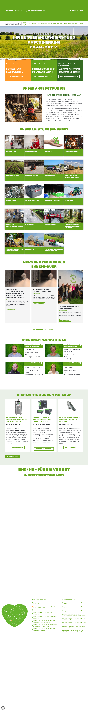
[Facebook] (70, 10)
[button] (13, 10)
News (65, 23)
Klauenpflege (11, 200)
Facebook (74, 10)
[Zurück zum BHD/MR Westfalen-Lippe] (26, 10)
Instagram (81, 10)
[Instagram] (77, 10)
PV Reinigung (29, 224)
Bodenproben (50, 175)
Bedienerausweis (31, 175)
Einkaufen (48, 151)
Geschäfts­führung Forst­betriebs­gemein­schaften (73, 226)
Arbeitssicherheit (71, 151)
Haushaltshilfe (31, 151)
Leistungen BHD (42, 23)
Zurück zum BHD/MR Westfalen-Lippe (36, 10)
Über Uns (34, 23)
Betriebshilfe (11, 151)
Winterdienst (69, 200)
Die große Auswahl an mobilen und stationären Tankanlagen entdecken (42, 419)
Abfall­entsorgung (32, 200)
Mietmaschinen (50, 224)
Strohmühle (29, 249)
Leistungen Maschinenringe (55, 23)
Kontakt (81, 23)
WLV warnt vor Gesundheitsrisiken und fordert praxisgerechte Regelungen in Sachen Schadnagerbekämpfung (15, 293)
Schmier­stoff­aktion (52, 200)
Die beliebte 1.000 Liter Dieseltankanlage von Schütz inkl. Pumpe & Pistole (16, 419)
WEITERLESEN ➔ (12, 309)
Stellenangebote (73, 23)
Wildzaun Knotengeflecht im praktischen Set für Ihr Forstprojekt (69, 419)
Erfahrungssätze (12, 175)
